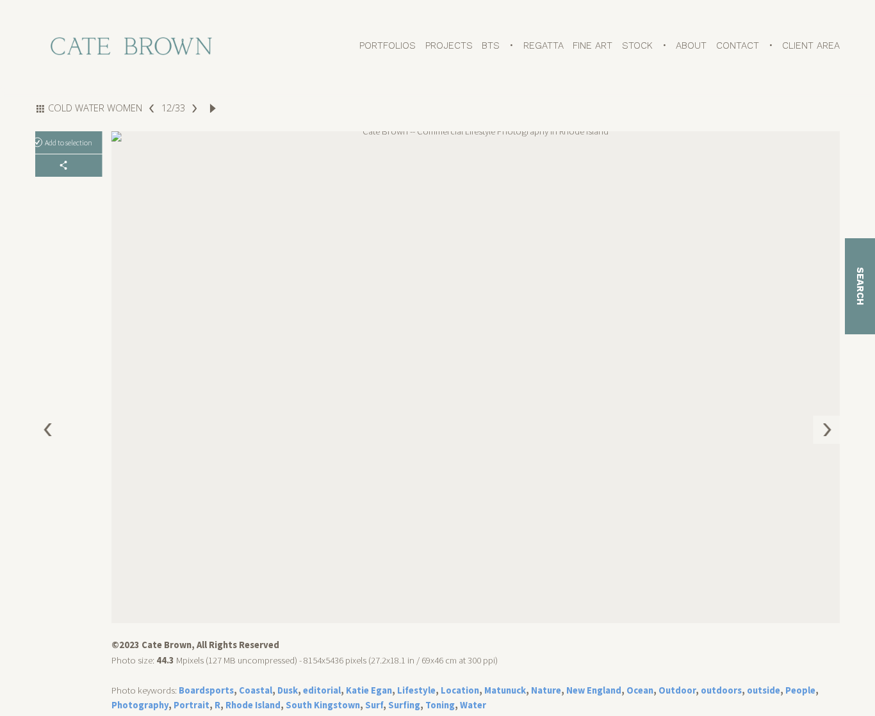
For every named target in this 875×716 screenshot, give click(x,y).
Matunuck (505, 690)
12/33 (172, 108)
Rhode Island (253, 705)
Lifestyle (416, 690)
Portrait (191, 705)
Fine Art (592, 45)
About (691, 45)
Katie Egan (369, 690)
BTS (491, 45)
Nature (546, 690)
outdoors (721, 690)
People (800, 690)
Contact (737, 45)
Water (473, 705)
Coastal (255, 690)
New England (593, 690)
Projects (449, 45)
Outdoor (677, 690)
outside (763, 690)
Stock (637, 45)
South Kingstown (323, 705)
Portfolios (387, 45)
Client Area (811, 45)
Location (460, 690)
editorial (322, 690)
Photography (139, 705)
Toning (440, 705)
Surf (374, 705)
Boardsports (206, 690)
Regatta (543, 45)
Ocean (639, 690)
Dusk (287, 690)
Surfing (404, 705)
